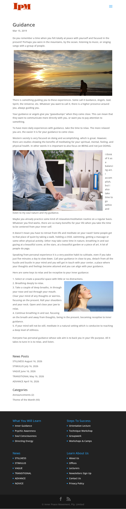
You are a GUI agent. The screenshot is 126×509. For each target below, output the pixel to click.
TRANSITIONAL (21, 376)
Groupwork (75, 435)
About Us (74, 458)
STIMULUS (18, 366)
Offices (73, 463)
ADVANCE (18, 381)
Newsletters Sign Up (80, 473)
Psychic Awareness (25, 430)
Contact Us (75, 478)
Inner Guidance (23, 425)
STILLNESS (18, 361)
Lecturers (74, 468)
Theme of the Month (24, 399)
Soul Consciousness (26, 435)
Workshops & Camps (80, 441)
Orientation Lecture (80, 425)
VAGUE (16, 371)
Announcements (22, 394)
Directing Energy (24, 441)
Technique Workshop (81, 430)
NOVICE (19, 483)
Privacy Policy (76, 483)
